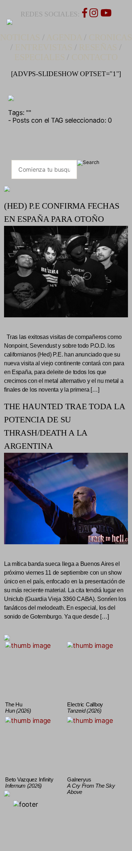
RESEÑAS (98, 47)
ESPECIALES (39, 57)
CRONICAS (110, 37)
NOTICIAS (20, 37)
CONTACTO (95, 57)
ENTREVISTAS (43, 47)
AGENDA (64, 37)
